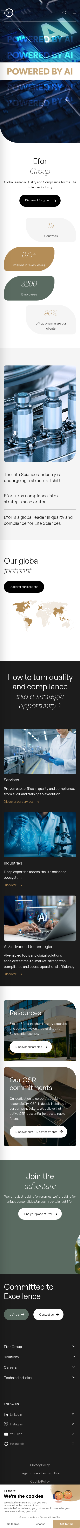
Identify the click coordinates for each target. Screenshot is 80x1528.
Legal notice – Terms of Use (40, 1473)
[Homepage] (15, 13)
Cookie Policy (40, 1481)
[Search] (64, 12)
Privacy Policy (40, 1465)
